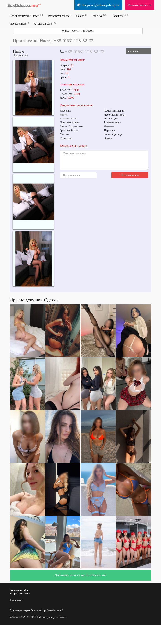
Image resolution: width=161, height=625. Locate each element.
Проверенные (19, 23)
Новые (81, 15)
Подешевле (120, 15)
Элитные (99, 15)
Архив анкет (16, 600)
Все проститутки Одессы (26, 15)
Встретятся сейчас (59, 15)
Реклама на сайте (139, 5)
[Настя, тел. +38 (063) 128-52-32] (33, 87)
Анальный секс (45, 23)
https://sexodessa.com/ (52, 610)
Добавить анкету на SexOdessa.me (80, 575)
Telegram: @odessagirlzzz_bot (99, 5)
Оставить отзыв (130, 175)
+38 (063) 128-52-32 (84, 51)
